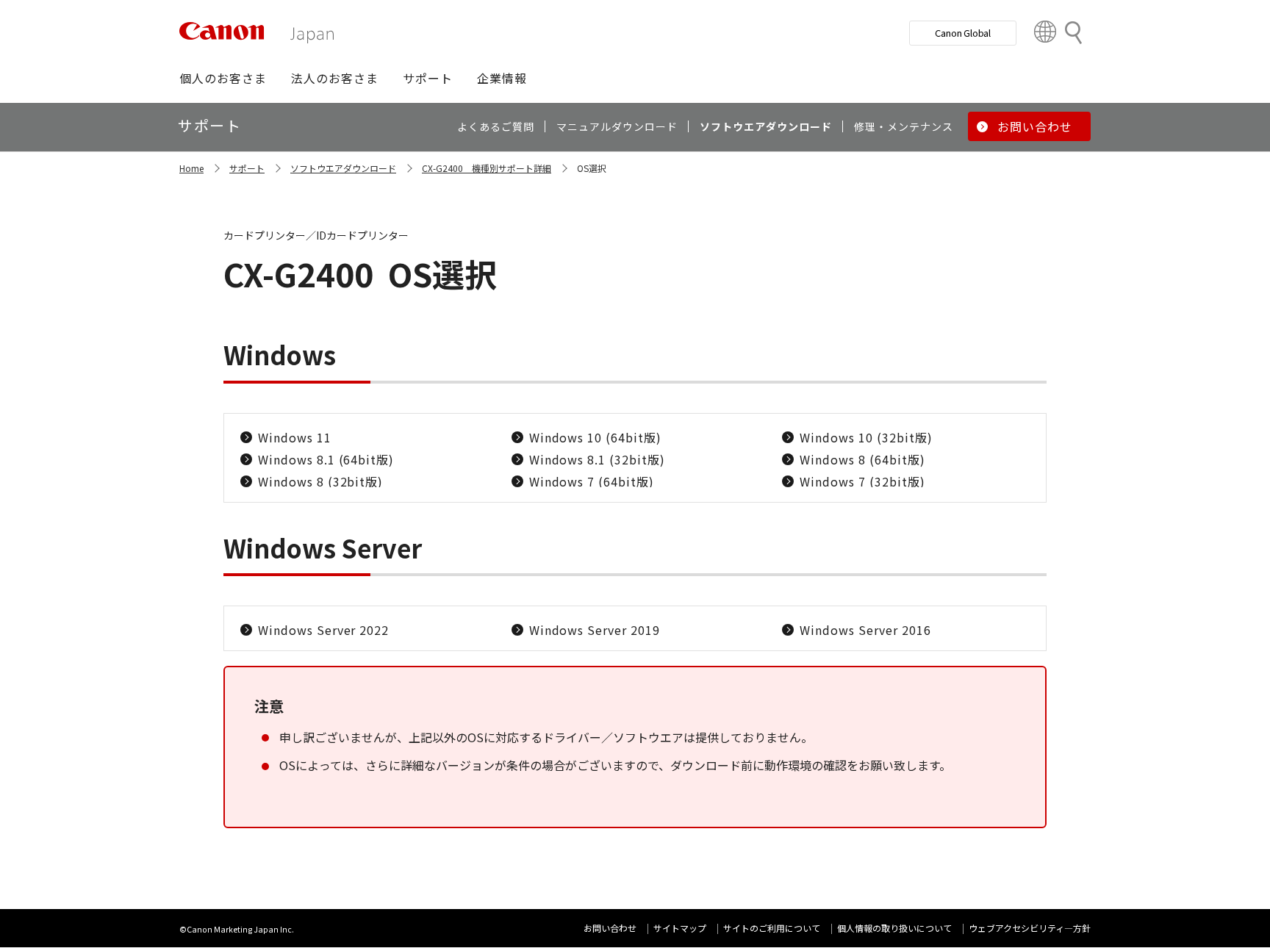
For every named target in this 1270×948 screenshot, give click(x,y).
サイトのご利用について (771, 928)
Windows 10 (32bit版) (866, 437)
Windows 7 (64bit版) (591, 481)
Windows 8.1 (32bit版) (597, 459)
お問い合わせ (610, 928)
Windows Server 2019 (594, 630)
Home (191, 168)
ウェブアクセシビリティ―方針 (1030, 928)
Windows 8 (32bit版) (320, 481)
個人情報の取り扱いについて (894, 928)
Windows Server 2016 (865, 630)
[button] (223, 78)
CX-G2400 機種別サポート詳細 (486, 168)
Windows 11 (294, 437)
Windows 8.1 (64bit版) (326, 459)
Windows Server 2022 (323, 630)
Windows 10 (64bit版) (595, 437)
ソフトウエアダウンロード (343, 168)
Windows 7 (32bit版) (862, 481)
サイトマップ (679, 928)
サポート (247, 168)
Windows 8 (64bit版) (862, 459)
